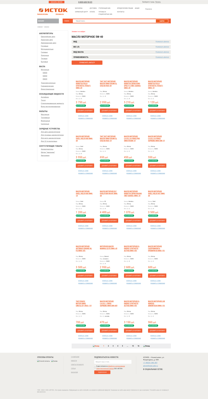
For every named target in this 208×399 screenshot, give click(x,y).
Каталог (41, 21)
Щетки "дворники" (48, 152)
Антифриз (45, 97)
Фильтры (43, 111)
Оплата (92, 12)
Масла (42, 66)
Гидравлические (47, 86)
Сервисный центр (81, 12)
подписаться (102, 372)
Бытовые (44, 62)
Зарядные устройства (49, 129)
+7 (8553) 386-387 (150, 363)
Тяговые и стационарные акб (105, 13)
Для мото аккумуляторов (50, 138)
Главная (39, 27)
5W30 (45, 73)
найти (162, 21)
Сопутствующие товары (50, 146)
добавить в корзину (85, 111)
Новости (74, 361)
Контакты (120, 12)
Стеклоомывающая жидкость (52, 103)
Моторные (45, 70)
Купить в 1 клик (83, 116)
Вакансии (74, 372)
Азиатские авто (47, 40)
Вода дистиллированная (50, 106)
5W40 (45, 76)
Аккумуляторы (42, 14)
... (127, 346)
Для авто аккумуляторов (50, 132)
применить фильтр (87, 63)
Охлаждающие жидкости (51, 94)
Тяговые (44, 58)
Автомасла (60, 14)
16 (138, 346)
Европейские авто (48, 37)
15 (133, 346)
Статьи (73, 368)
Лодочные (45, 55)
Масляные (45, 114)
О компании (75, 357)
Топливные (45, 118)
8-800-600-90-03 (85, 2)
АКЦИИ (137, 8)
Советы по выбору (77, 364)
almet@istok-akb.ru (150, 366)
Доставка (93, 8)
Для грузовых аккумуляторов (52, 135)
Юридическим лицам (125, 8)
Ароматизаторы (47, 149)
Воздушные (45, 121)
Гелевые (44, 52)
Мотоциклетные (47, 49)
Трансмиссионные (48, 83)
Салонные (45, 124)
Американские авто (48, 43)
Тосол (43, 100)
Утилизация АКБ (104, 8)
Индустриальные (47, 89)
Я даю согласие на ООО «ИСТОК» (110, 367)
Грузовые (44, 46)
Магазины (78, 8)
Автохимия (45, 155)
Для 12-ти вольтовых (49, 141)
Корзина (148, 9)
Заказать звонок (56, 2)
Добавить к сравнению (85, 118)
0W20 (45, 79)
